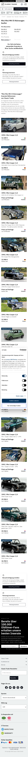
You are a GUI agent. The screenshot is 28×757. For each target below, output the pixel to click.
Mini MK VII (17, 29)
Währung (4, 703)
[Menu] (21, 4)
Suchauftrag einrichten (20, 9)
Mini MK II (4, 29)
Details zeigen (19, 396)
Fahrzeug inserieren (14, 81)
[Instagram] (18, 687)
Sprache (3, 693)
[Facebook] (6, 687)
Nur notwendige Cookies (14, 405)
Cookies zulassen (14, 400)
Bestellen (13, 678)
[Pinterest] (14, 687)
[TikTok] (21, 687)
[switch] (24, 380)
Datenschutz (23, 747)
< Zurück (3, 16)
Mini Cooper (17, 39)
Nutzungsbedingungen (14, 747)
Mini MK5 (16, 31)
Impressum (5, 747)
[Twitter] (10, 687)
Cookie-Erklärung (14, 749)
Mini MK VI (4, 33)
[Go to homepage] (9, 4)
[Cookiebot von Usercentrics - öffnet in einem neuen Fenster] (20, 350)
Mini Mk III (4, 31)
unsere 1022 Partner (11, 359)
